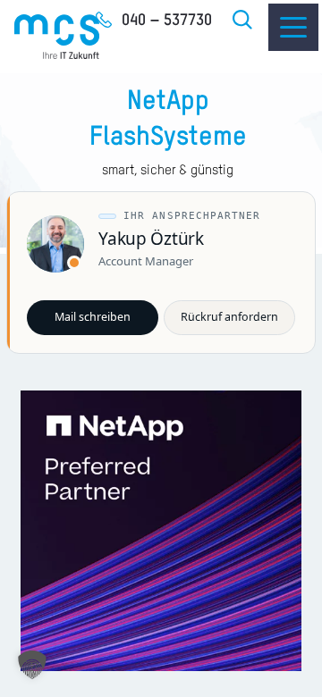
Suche (243, 19)
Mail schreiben (93, 316)
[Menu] (293, 27)
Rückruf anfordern (229, 316)
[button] (32, 665)
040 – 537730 (167, 21)
